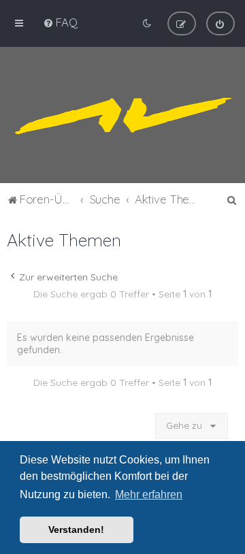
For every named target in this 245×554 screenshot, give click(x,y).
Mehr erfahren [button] (148, 494)
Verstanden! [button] (76, 529)
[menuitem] (60, 22)
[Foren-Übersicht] (122, 115)
